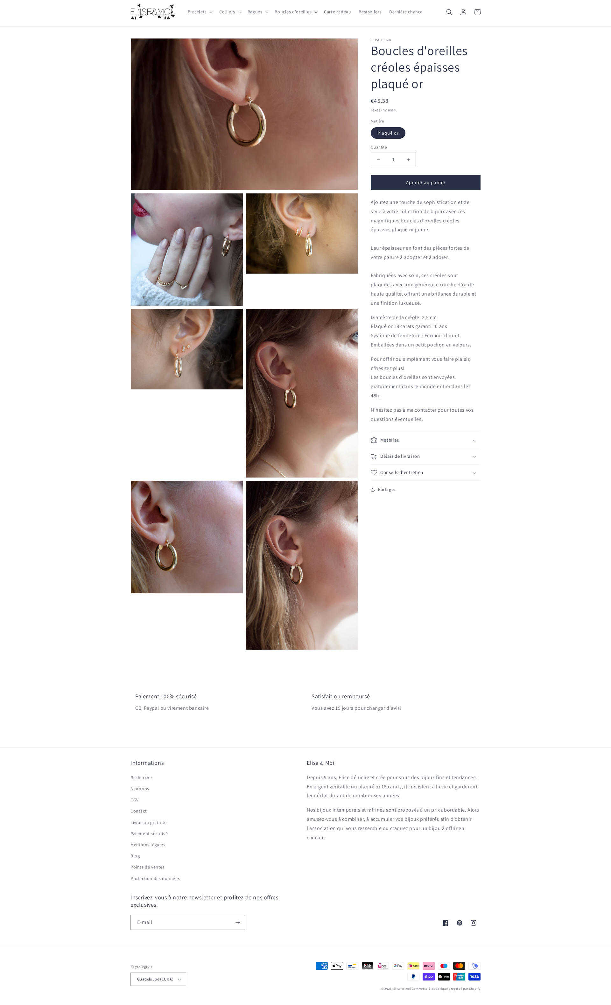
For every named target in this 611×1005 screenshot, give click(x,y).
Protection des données (155, 878)
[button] (199, 11)
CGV (134, 800)
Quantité (379, 147)
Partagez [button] (387, 489)
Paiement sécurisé (149, 833)
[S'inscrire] (238, 922)
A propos (139, 789)
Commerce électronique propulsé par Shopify (446, 989)
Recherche (141, 777)
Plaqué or (388, 133)
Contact (138, 811)
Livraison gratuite (148, 822)
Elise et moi (402, 989)
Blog (135, 856)
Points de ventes (147, 867)
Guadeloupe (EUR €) (155, 979)
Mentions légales (147, 845)
